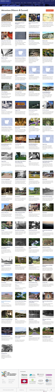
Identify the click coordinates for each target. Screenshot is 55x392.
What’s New (34, 2)
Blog (21, 2)
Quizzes (25, 2)
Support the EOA (47, 0)
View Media (50, 10)
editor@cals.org (21, 389)
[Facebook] (51, 390)
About (43, 2)
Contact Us (3, 381)
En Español (39, 2)
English (45, 391)
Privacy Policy (10, 382)
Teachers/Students (17, 2)
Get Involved (41, 0)
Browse (13, 2)
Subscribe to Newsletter (12, 379)
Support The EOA (11, 381)
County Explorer (29, 2)
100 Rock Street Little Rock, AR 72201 (8, 389)
